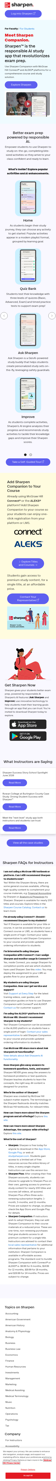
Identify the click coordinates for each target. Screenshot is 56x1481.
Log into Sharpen (22, 13)
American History (14, 1325)
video (38, 969)
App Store (44, 1149)
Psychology (11, 1419)
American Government (17, 1319)
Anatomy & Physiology (17, 1331)
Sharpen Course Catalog (17, 907)
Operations (11, 1414)
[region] (28, 1464)
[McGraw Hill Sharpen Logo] (19, 5)
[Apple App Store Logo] (28, 724)
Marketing (10, 1384)
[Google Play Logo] (28, 736)
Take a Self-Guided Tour (27, 462)
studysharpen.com (18, 1156)
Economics (11, 1355)
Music (8, 1402)
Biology (9, 1337)
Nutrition (10, 1408)
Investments (12, 1372)
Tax (7, 1425)
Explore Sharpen (21, 84)
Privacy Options (28, 1470)
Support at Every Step (21, 993)
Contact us (38, 907)
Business (10, 1343)
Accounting (11, 1313)
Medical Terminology (16, 1396)
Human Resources (15, 1366)
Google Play (15, 1152)
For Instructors (13, 1440)
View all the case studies (28, 842)
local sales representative (22, 1245)
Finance (9, 1360)
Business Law (12, 1349)
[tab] (25, 455)
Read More (15, 782)
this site (17, 1133)
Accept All (27, 1476)
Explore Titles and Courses (28, 563)
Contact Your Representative (27, 599)
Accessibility (12, 1446)
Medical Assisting (15, 1390)
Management (12, 1378)
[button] (28, 104)
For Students (27, 28)
